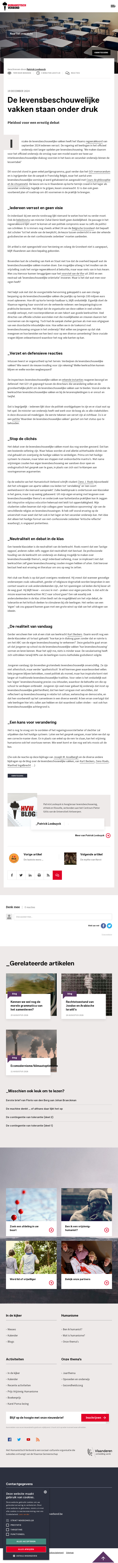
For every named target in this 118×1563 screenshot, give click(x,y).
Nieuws (12, 1329)
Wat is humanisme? (74, 1335)
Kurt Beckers (74, 634)
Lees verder (24, 1514)
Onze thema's (71, 1342)
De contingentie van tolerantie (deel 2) (29, 1117)
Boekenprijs (14, 1398)
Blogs (11, 1342)
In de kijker (14, 1373)
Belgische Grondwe (83, 228)
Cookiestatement (55, 1552)
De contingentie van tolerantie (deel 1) (29, 1125)
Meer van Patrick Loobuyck (89, 835)
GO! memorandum (99, 172)
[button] (26, 1555)
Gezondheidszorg (73, 1385)
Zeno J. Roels (86, 482)
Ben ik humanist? (72, 1329)
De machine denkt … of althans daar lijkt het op (34, 1108)
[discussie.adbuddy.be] (59, 920)
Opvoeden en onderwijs (76, 1379)
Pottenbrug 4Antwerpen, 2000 (27, 1528)
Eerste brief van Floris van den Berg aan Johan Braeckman (41, 1100)
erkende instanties (72, 380)
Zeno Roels (102, 761)
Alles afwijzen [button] (26, 1549)
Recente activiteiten (19, 1385)
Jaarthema (69, 1373)
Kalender (13, 1335)
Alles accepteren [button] (26, 1541)
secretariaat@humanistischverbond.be (40, 1514)
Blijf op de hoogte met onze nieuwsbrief (55, 1417)
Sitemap (70, 1552)
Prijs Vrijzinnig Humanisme (23, 1391)
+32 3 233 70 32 (27, 1501)
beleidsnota (23, 220)
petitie (16, 419)
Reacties (75, 73)
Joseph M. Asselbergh (66, 757)
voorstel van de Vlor (72, 274)
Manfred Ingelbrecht (19, 765)
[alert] (26, 1524)
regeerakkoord (94, 141)
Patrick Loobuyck (36, 69)
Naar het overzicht (21, 33)
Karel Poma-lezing (18, 1404)
